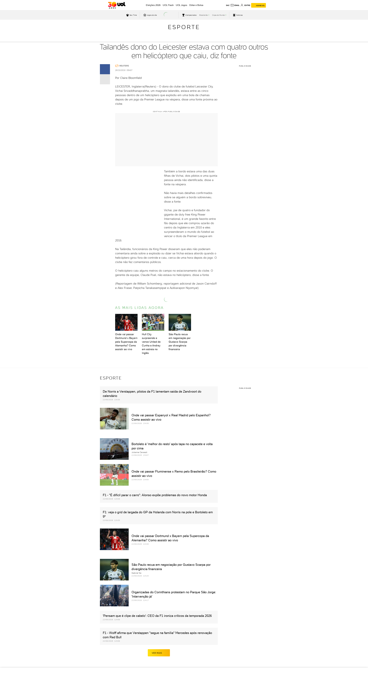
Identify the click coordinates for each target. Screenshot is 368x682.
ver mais (157, 653)
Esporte (184, 27)
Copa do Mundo (218, 15)
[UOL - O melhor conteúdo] (117, 5)
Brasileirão (203, 15)
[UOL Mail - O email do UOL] (234, 5)
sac (228, 5)
